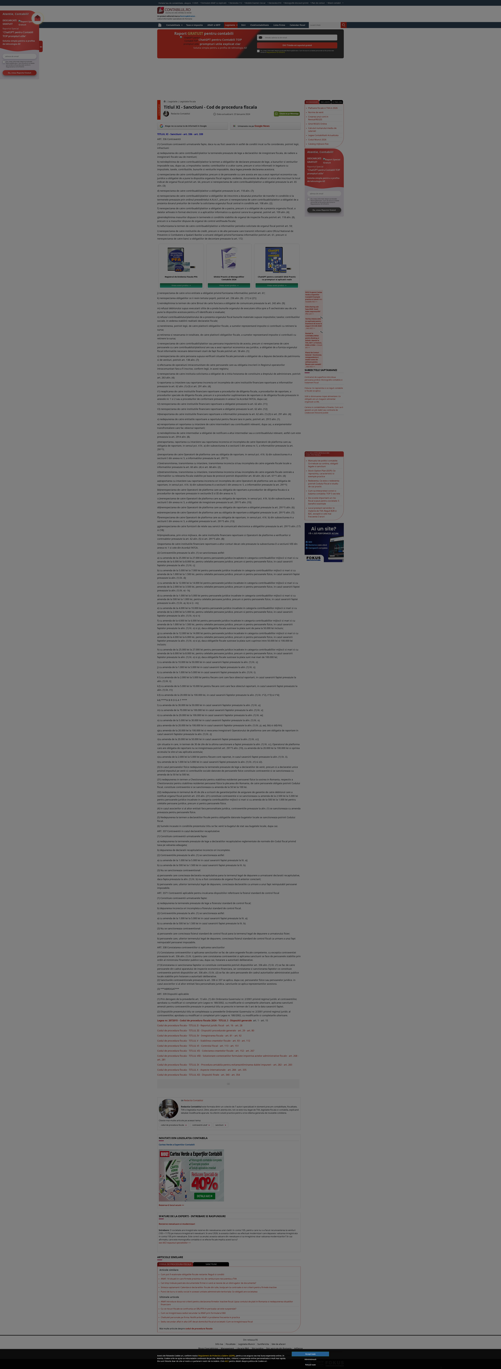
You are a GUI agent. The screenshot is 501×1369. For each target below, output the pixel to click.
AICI (227, 1361)
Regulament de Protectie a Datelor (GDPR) (216, 1355)
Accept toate (310, 1354)
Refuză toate (310, 1365)
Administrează (310, 1359)
